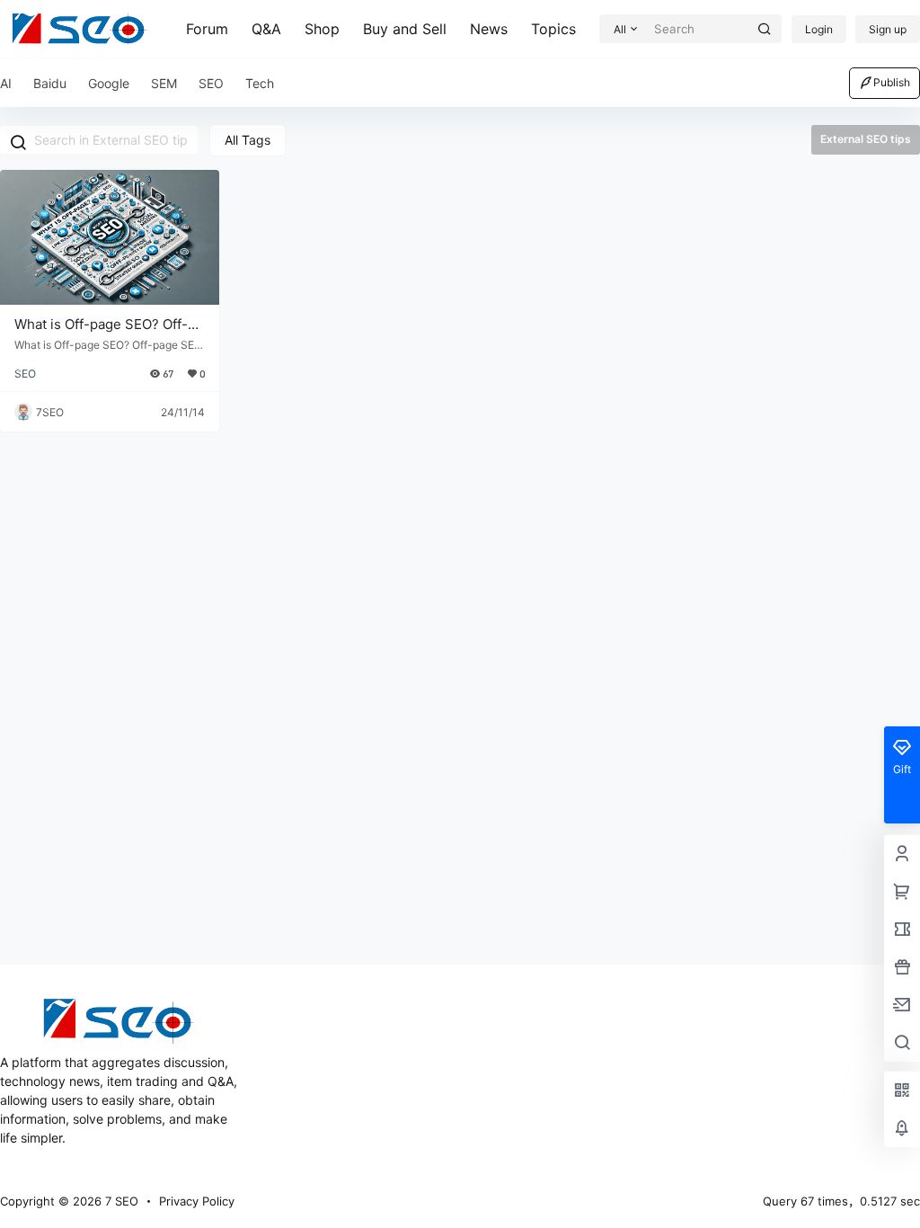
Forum (207, 29)
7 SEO (120, 1201)
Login (819, 29)
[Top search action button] (764, 29)
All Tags (247, 139)
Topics (553, 29)
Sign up (888, 29)
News (489, 29)
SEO (25, 373)
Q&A (266, 29)
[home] (79, 28)
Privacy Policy (196, 1201)
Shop (322, 29)
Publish (891, 82)
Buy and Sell (405, 29)
